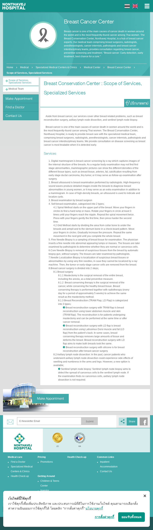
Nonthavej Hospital (14, 6)
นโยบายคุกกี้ (94, 508)
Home (10, 67)
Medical (24, 67)
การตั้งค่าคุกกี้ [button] (104, 517)
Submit (89, 421)
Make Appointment (19, 98)
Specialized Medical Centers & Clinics (56, 67)
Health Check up (20, 476)
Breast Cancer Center (119, 67)
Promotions (46, 461)
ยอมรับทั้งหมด (131, 517)
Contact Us (14, 115)
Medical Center (92, 67)
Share (132, 421)
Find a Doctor (15, 107)
